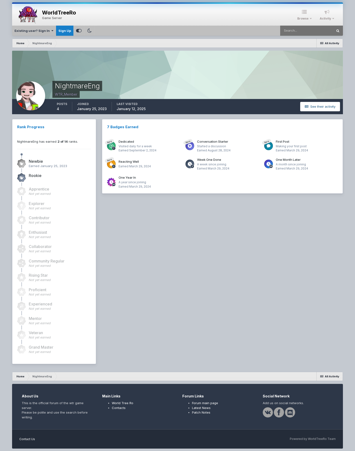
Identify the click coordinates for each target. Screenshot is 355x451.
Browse (303, 18)
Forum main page (205, 403)
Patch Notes (201, 412)
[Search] (338, 31)
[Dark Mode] (89, 31)
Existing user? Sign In (32, 31)
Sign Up (64, 31)
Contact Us (27, 439)
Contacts (119, 408)
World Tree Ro (122, 403)
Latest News (201, 408)
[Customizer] (79, 31)
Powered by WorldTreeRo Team (313, 439)
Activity (325, 18)
